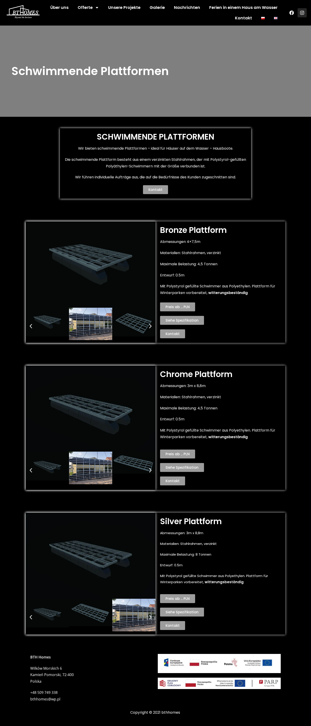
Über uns (59, 7)
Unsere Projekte (124, 7)
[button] (31, 326)
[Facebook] (291, 12)
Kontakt (243, 18)
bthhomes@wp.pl (45, 699)
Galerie (157, 7)
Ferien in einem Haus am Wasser (243, 7)
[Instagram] (302, 12)
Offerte (85, 7)
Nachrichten (187, 7)
